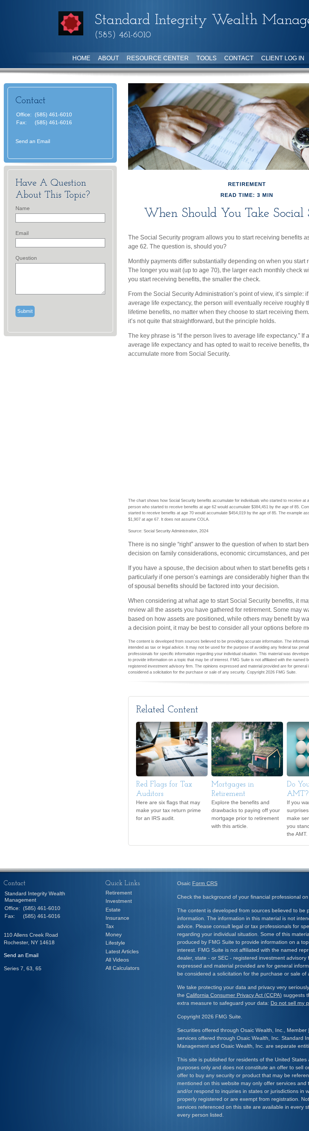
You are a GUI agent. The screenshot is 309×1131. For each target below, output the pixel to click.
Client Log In (282, 58)
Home (81, 58)
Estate (113, 910)
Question (26, 258)
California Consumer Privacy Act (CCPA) (234, 995)
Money (114, 934)
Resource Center (158, 58)
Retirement (119, 893)
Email (22, 233)
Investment (119, 901)
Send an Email (32, 141)
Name (22, 208)
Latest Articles (122, 951)
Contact (239, 58)
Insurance (117, 918)
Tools (206, 58)
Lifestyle (115, 943)
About (108, 58)
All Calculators (122, 968)
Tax (110, 926)
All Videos (117, 960)
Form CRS (204, 883)
